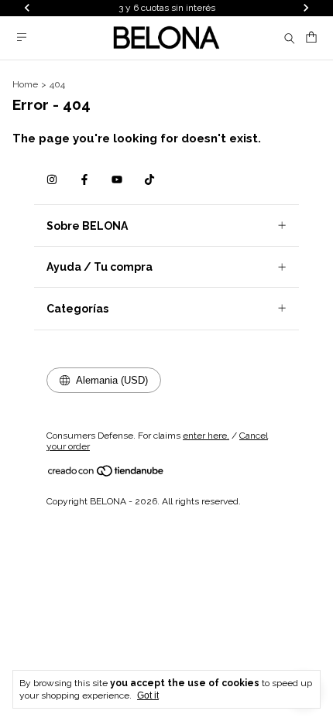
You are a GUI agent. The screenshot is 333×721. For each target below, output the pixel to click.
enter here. (206, 435)
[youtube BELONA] (117, 179)
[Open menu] (21, 37)
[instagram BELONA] (51, 179)
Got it (148, 695)
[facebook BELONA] (84, 179)
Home (25, 84)
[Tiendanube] (106, 474)
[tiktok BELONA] (149, 179)
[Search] (289, 38)
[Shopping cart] (311, 37)
